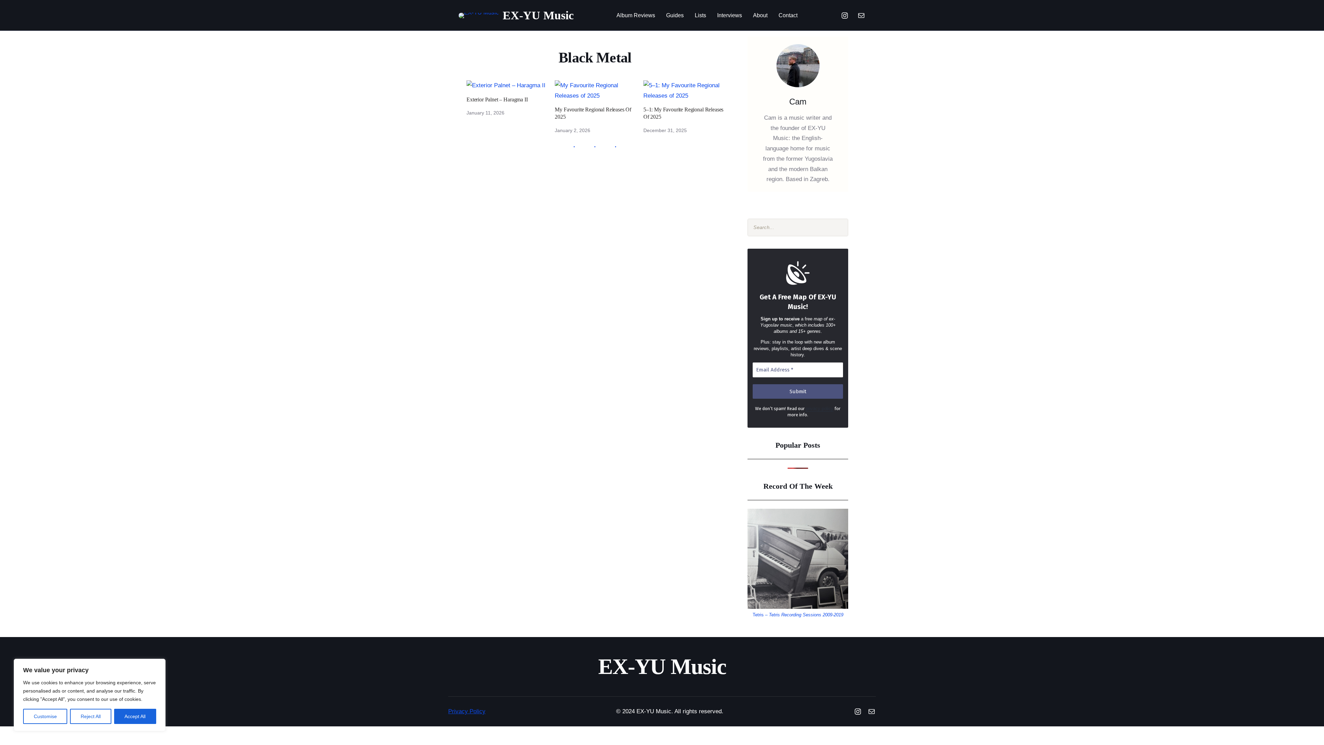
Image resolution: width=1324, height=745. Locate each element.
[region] (90, 695)
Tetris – (798, 614)
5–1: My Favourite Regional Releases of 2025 (683, 113)
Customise (45, 716)
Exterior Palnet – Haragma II (497, 99)
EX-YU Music (538, 15)
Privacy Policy (466, 711)
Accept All (135, 716)
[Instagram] (845, 15)
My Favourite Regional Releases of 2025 (593, 113)
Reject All (91, 716)
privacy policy (819, 408)
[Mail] (861, 15)
